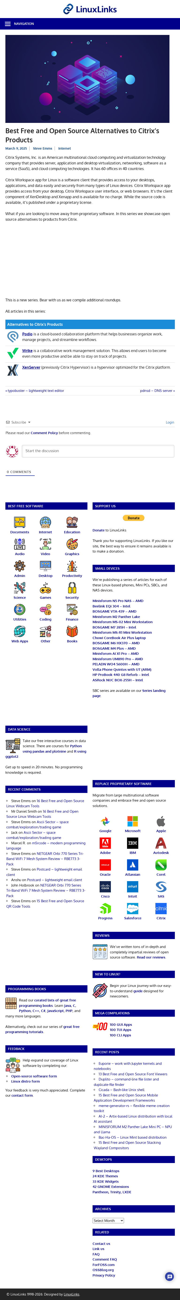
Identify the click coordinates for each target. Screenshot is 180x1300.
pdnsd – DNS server (156, 390)
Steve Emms (42, 148)
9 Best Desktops (106, 1171)
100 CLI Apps (120, 1035)
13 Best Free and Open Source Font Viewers (133, 1074)
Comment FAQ (105, 1259)
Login (169, 422)
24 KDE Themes (105, 1176)
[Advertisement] (90, 260)
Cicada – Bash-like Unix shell (121, 1090)
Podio (27, 334)
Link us (98, 1249)
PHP (69, 1010)
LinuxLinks (71, 1294)
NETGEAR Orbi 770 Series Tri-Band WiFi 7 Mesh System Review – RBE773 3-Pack (45, 858)
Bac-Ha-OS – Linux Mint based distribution (133, 1137)
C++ (36, 1010)
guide (137, 991)
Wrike (27, 350)
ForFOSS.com (104, 1264)
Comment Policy (44, 433)
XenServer (31, 367)
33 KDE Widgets (106, 1181)
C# (43, 1010)
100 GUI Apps (121, 1024)
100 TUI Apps (120, 1029)
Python (25, 1010)
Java (67, 1005)
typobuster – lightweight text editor (36, 390)
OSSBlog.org (103, 1270)
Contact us (101, 1243)
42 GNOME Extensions (111, 1186)
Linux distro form (25, 1081)
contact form (22, 1095)
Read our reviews (151, 957)
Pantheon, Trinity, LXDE (112, 1192)
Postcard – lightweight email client (54, 880)
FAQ (96, 1254)
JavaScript (55, 1010)
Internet (64, 148)
